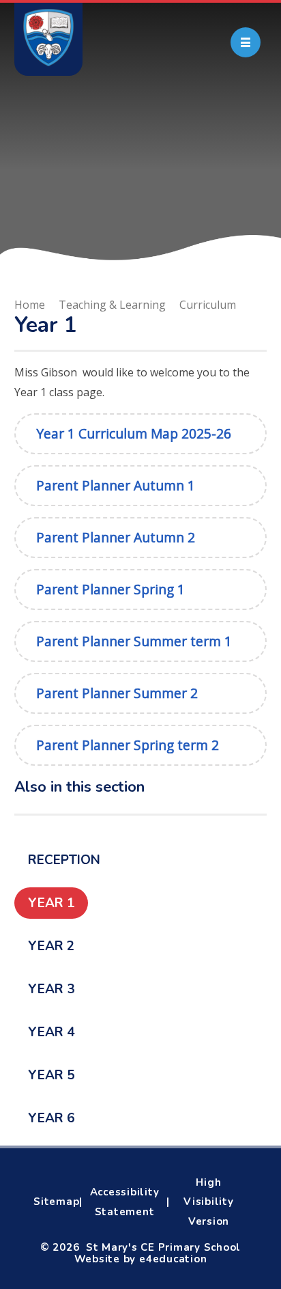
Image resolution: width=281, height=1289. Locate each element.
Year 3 (51, 989)
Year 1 (51, 903)
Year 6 (51, 1118)
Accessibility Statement (125, 1202)
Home (29, 304)
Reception (64, 860)
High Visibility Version (208, 1202)
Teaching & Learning (112, 304)
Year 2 (51, 946)
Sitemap (56, 1201)
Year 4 (51, 1032)
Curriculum (207, 304)
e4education (173, 1259)
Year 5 (51, 1075)
